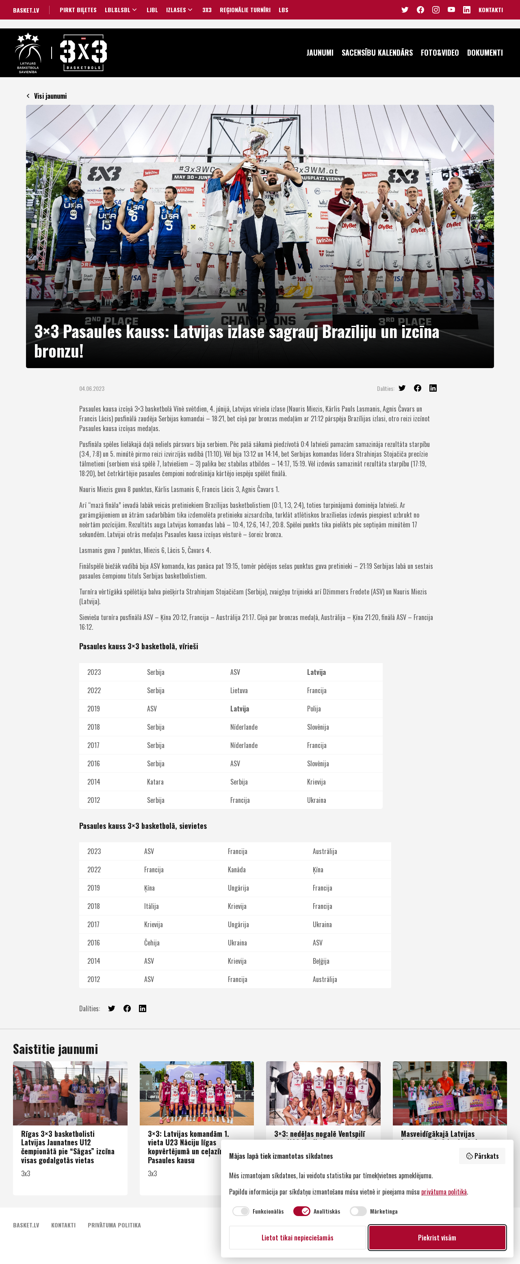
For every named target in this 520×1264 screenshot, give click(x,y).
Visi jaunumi (50, 96)
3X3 (207, 10)
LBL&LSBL (117, 10)
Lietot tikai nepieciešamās (298, 1237)
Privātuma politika (114, 1225)
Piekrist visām (437, 1237)
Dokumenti (485, 52)
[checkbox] (256, 1211)
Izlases (176, 10)
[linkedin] (433, 388)
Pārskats (486, 1156)
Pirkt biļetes (78, 10)
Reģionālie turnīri (245, 10)
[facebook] (417, 388)
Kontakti (491, 9)
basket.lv (26, 10)
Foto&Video (440, 52)
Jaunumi (320, 52)
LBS (283, 10)
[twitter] (402, 388)
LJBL (152, 10)
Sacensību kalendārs (377, 52)
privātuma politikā (444, 1192)
